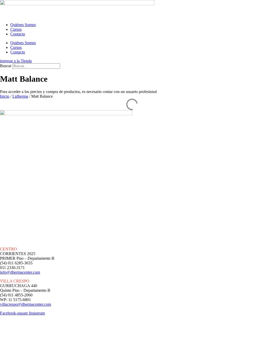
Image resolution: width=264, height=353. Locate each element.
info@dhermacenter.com (20, 272)
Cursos (16, 29)
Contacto (17, 34)
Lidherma (20, 96)
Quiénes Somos (23, 24)
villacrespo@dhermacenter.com (25, 304)
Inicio (4, 96)
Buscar (5, 66)
